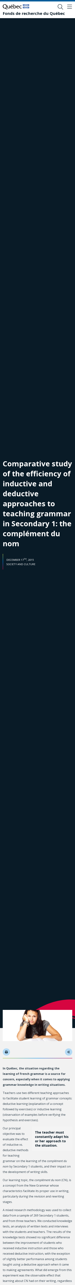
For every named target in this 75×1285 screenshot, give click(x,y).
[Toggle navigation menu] (69, 7)
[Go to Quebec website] (16, 6)
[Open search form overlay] (60, 7)
